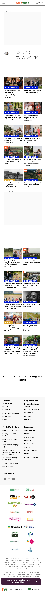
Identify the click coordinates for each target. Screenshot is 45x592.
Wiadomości (29, 430)
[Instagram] (9, 479)
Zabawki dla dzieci (10, 463)
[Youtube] (13, 479)
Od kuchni (28, 447)
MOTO (26, 454)
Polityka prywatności (10, 413)
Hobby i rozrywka (31, 457)
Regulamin (6, 416)
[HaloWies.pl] (23, 3)
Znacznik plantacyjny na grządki (11, 459)
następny (35, 376)
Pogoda (27, 416)
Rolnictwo (28, 440)
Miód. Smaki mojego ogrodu (10, 440)
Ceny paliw (28, 413)
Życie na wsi (29, 437)
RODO (4, 420)
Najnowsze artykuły (32, 409)
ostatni (22, 379)
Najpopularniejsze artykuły (31, 405)
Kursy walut (29, 419)
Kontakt (5, 406)
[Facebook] (5, 479)
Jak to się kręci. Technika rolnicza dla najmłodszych (11, 452)
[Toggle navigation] (3, 3)
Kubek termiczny (9, 466)
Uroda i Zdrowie (30, 450)
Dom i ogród (29, 444)
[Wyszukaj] (39, 3)
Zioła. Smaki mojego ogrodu (10, 445)
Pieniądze (28, 434)
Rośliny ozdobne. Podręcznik (9, 435)
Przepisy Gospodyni (10, 430)
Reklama (6, 410)
